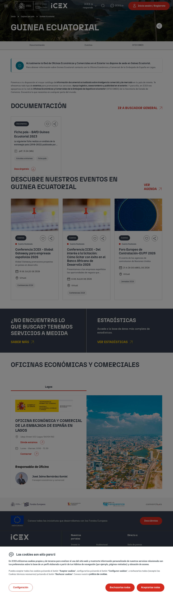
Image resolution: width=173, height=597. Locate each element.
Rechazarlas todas (120, 587)
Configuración (20, 587)
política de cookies (98, 574)
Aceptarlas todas (150, 587)
